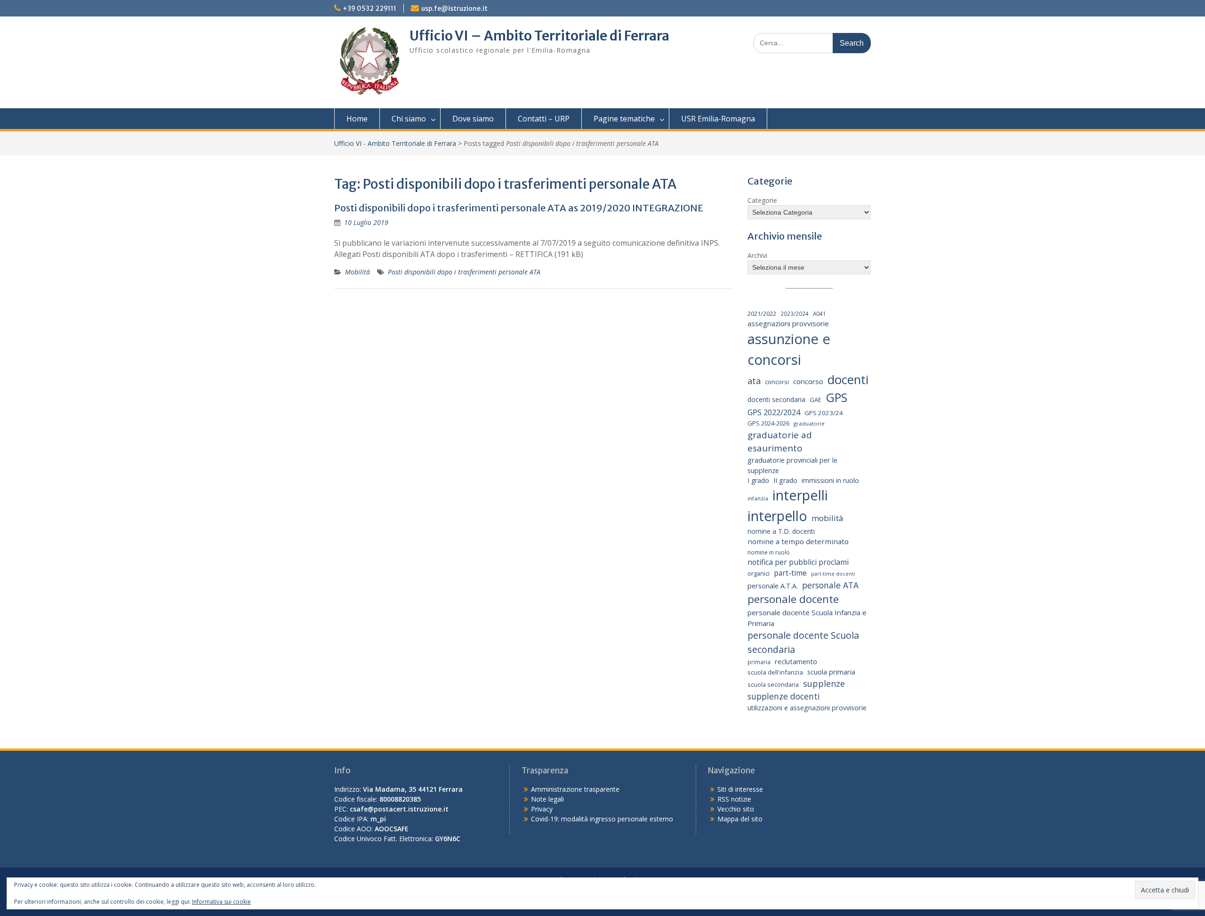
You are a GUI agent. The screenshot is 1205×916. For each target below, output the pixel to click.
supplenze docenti (783, 696)
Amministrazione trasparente (575, 789)
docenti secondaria (776, 399)
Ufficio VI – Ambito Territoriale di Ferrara (539, 35)
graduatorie (809, 423)
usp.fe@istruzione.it (454, 8)
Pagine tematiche (624, 118)
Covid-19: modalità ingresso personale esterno (602, 818)
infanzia (757, 498)
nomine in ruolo (768, 552)
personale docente (793, 599)
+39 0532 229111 (369, 8)
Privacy (542, 808)
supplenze (824, 683)
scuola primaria (831, 671)
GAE (815, 399)
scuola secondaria (773, 684)
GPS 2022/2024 (773, 412)
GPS (836, 397)
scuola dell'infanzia (775, 672)
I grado (758, 480)
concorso (808, 381)
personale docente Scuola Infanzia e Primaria (807, 618)
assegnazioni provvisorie (788, 323)
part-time (790, 573)
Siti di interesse (740, 789)
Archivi (757, 255)
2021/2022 (761, 313)
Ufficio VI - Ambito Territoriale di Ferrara (395, 143)
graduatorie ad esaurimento (779, 442)
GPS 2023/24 (823, 413)
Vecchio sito (735, 808)
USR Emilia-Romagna (718, 118)
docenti (847, 379)
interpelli (800, 495)
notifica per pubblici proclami (798, 562)
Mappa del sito (740, 818)
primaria (759, 662)
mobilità (827, 518)
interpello (777, 516)
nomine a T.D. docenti (781, 531)
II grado (785, 480)
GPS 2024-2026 (768, 423)
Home (357, 118)
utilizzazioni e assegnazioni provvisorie (807, 707)
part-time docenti (833, 573)
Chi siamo (409, 118)
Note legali (547, 799)
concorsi (777, 382)
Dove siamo (473, 118)
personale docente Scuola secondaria (803, 642)
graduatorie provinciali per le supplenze (792, 465)
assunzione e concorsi (788, 349)
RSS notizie (734, 799)
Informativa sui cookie (221, 902)
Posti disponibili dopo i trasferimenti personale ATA (464, 271)
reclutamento (796, 661)
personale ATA (830, 585)
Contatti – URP (544, 118)
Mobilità (357, 271)
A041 (819, 313)
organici (758, 574)
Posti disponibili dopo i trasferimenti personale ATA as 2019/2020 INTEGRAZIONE (518, 208)
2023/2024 (794, 313)
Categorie (762, 200)
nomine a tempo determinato (798, 541)
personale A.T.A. (772, 585)
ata (754, 380)
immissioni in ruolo (830, 480)
